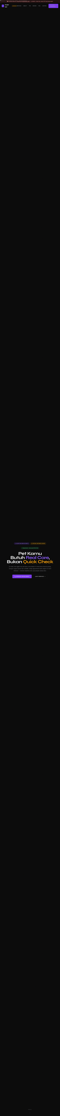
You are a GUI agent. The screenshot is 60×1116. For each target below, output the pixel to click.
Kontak (44, 5)
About (25, 5)
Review (34, 5)
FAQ (39, 5)
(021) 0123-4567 (26, 1)
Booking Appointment (22, 576)
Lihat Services (39, 576)
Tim (30, 5)
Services (19, 5)
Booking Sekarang (52, 6)
